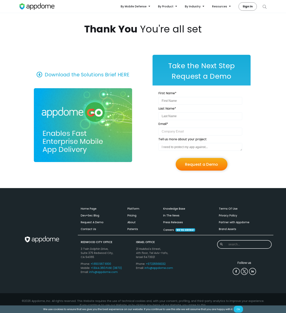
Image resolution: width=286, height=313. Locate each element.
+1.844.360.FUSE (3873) (106, 268)
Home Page (89, 209)
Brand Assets (227, 229)
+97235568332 (156, 264)
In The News (171, 215)
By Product (165, 6)
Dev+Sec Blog (90, 215)
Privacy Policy (228, 215)
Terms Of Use (228, 209)
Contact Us (88, 229)
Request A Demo (92, 222)
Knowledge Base (174, 209)
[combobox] (244, 244)
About (131, 222)
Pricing (131, 215)
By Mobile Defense (134, 6)
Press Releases (173, 222)
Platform (133, 209)
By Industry (193, 6)
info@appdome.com (103, 272)
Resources (219, 6)
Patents (132, 229)
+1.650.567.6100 (101, 264)
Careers (178, 230)
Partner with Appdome (234, 222)
